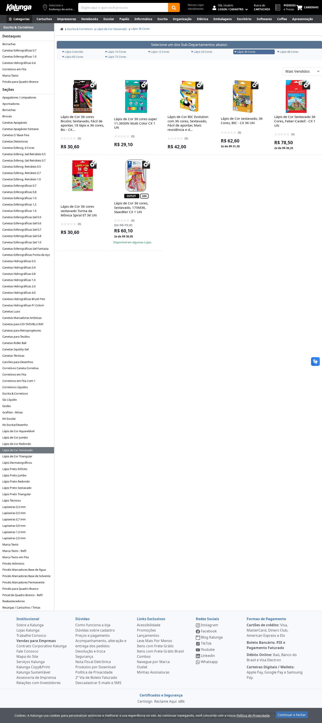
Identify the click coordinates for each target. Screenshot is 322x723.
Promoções (146, 630)
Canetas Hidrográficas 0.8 (18, 274)
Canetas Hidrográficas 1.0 (18, 280)
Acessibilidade (148, 625)
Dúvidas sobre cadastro (95, 630)
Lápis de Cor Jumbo (15, 437)
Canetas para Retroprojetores (21, 330)
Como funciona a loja (92, 625)
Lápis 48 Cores (289, 52)
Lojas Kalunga (27, 630)
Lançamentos (148, 635)
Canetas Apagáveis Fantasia (20, 129)
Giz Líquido (9, 400)
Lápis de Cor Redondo (16, 444)
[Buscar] (174, 7)
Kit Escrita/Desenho (15, 425)
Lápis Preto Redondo (16, 481)
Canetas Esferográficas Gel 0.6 (21, 223)
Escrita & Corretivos (15, 393)
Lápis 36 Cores (140, 29)
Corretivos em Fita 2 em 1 (18, 381)
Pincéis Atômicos (13, 563)
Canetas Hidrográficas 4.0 (18, 293)
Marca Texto (10, 75)
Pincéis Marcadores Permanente (23, 582)
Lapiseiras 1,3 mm (14, 532)
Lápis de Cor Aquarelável (18, 431)
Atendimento (195, 9)
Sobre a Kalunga (30, 625)
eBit (181, 701)
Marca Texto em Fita (15, 557)
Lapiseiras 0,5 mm (14, 513)
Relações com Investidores (38, 682)
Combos (144, 656)
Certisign (145, 701)
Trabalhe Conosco (31, 635)
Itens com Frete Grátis (155, 646)
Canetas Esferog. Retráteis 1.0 (21, 179)
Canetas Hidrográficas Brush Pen (23, 299)
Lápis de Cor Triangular (17, 456)
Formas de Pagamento (266, 618)
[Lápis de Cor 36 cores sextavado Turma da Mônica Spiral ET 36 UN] (82, 175)
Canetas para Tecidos (16, 337)
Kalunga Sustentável (33, 672)
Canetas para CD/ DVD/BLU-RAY (22, 324)
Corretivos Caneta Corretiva (20, 368)
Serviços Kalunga (30, 661)
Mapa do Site (27, 656)
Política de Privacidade (94, 672)
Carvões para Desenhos (17, 362)
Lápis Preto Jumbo (14, 475)
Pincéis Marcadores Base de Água (24, 570)
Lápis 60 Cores (74, 57)
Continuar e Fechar (292, 715)
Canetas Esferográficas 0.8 (19, 192)
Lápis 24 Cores (203, 52)
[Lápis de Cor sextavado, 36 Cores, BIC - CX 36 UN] (242, 96)
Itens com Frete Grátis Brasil (160, 651)
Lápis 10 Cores (117, 52)
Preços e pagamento (92, 635)
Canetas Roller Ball (14, 343)
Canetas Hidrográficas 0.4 (18, 63)
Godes (6, 406)
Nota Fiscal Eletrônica (93, 661)
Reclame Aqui (165, 701)
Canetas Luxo (11, 311)
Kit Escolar (9, 419)
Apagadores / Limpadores (19, 97)
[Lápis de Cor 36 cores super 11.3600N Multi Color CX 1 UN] (136, 96)
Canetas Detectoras (15, 141)
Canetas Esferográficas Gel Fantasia (25, 249)
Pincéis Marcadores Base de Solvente (26, 576)
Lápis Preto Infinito (14, 469)
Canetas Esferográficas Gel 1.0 (21, 242)
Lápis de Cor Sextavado (17, 450)
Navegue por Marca (153, 661)
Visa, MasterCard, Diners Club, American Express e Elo (267, 630)
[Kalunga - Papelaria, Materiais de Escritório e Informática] (19, 7)
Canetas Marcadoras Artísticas (22, 318)
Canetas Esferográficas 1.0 (19, 56)
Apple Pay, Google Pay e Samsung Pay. (275, 672)
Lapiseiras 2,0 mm (14, 538)
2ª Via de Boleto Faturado (96, 677)
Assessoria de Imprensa (36, 677)
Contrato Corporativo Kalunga (41, 646)
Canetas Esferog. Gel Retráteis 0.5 (24, 154)
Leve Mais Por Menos (154, 640)
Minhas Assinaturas (153, 672)
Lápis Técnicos (11, 500)
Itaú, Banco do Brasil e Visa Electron (272, 657)
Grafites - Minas (12, 412)
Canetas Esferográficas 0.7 (19, 50)
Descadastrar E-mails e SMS (98, 682)
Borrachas (9, 44)
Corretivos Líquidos (15, 387)
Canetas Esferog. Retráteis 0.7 (21, 173)
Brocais (7, 116)
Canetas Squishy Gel (15, 349)
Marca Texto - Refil (14, 551)
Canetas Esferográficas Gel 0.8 (21, 236)
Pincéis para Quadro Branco (20, 82)
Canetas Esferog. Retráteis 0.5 (21, 166)
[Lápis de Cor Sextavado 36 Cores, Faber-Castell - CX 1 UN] (296, 96)
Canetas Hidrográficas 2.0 (18, 286)
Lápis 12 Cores (160, 52)
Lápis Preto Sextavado (17, 488)
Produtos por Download (95, 667)
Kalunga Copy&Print (33, 667)
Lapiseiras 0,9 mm (14, 526)
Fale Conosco (27, 651)
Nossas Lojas (196, 5)
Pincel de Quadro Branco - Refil (22, 595)
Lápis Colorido (74, 52)
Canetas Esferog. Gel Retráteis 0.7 (24, 160)
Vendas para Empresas (36, 640)
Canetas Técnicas (13, 356)
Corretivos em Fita (14, 69)
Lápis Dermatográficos (17, 463)
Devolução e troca (90, 651)
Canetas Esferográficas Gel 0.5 (21, 217)
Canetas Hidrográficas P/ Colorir (23, 305)
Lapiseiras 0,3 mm (14, 507)
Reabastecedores (13, 601)
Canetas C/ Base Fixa (15, 135)
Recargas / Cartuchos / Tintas (21, 607)
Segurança (84, 656)
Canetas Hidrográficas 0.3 (18, 261)
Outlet (142, 667)
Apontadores (10, 104)
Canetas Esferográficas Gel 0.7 (21, 230)
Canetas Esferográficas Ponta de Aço (26, 255)
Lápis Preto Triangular (16, 494)
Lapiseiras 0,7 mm (14, 519)
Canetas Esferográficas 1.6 (19, 211)
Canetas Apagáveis (14, 123)
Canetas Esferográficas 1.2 (19, 204)
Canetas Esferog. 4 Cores (18, 148)
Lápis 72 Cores (117, 57)
